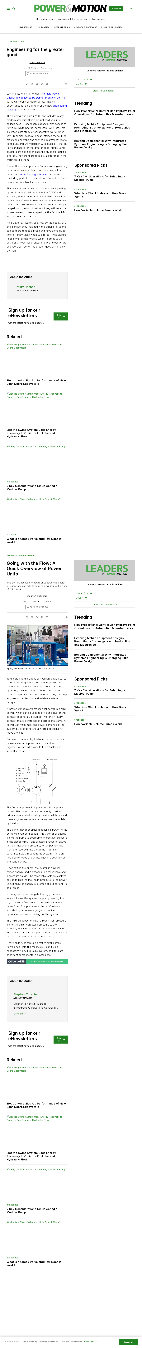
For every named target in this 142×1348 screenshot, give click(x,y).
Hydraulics (25, 27)
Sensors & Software (85, 27)
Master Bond (82, 79)
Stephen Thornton (37, 596)
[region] (71, 1342)
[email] (47, 83)
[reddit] (42, 83)
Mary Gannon (37, 62)
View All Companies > (105, 90)
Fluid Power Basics (112, 27)
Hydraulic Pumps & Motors (21, 556)
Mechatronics (62, 27)
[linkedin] (32, 83)
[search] (14, 9)
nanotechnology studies (32, 174)
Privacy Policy (90, 1341)
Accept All (128, 1342)
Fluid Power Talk (16, 42)
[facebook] (27, 83)
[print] (66, 83)
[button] (9, 9)
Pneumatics (43, 27)
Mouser (79, 84)
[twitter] (37, 83)
